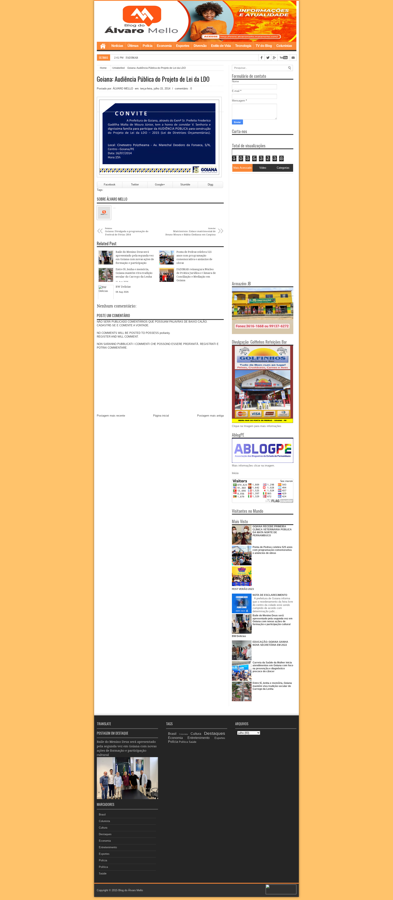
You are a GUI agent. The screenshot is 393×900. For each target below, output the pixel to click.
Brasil (102, 814)
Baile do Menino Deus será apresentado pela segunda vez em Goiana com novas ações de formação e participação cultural (272, 620)
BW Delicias (239, 636)
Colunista (104, 821)
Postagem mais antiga (210, 415)
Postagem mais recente (111, 415)
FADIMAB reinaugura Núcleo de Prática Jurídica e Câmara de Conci (168, 57)
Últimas (133, 45)
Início (235, 473)
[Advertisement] (257, 199)
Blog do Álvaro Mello (130, 890)
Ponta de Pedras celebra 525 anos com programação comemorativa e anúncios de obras (272, 550)
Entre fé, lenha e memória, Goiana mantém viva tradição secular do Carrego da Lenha (272, 686)
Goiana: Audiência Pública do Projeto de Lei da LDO (153, 79)
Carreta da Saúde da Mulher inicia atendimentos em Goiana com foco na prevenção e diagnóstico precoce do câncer (273, 667)
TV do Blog (264, 45)
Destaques (105, 834)
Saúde (102, 873)
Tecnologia (243, 45)
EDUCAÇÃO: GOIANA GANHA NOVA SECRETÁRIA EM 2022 (270, 643)
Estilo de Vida (221, 45)
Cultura (103, 827)
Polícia (147, 45)
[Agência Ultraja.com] (281, 893)
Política (103, 866)
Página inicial (161, 415)
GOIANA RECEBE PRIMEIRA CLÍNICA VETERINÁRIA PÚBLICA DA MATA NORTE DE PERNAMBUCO (272, 531)
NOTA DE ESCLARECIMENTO (270, 595)
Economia (164, 45)
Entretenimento (108, 847)
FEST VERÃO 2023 (243, 589)
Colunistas (284, 45)
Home (103, 46)
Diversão (200, 45)
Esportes (182, 45)
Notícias (117, 45)
